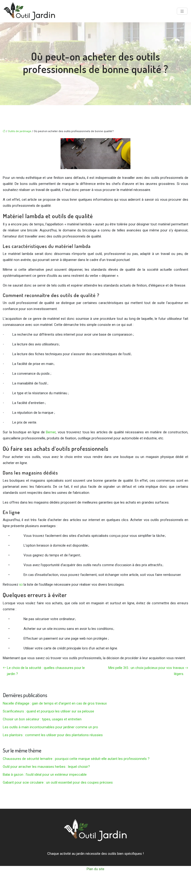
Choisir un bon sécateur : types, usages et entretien (42, 719)
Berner (51, 432)
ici (21, 584)
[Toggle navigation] (182, 11)
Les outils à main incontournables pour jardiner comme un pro (50, 727)
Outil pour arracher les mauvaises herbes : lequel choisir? (46, 767)
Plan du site (95, 869)
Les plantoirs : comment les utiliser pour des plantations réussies (53, 735)
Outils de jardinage (19, 131)
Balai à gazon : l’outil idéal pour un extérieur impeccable (45, 774)
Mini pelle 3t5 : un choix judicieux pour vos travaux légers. (146, 671)
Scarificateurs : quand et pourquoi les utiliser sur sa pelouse (48, 711)
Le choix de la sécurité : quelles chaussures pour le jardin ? (46, 671)
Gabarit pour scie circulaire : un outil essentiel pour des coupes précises (58, 782)
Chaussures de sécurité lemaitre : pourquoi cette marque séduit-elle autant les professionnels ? (76, 759)
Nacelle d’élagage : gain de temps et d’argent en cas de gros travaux (55, 703)
